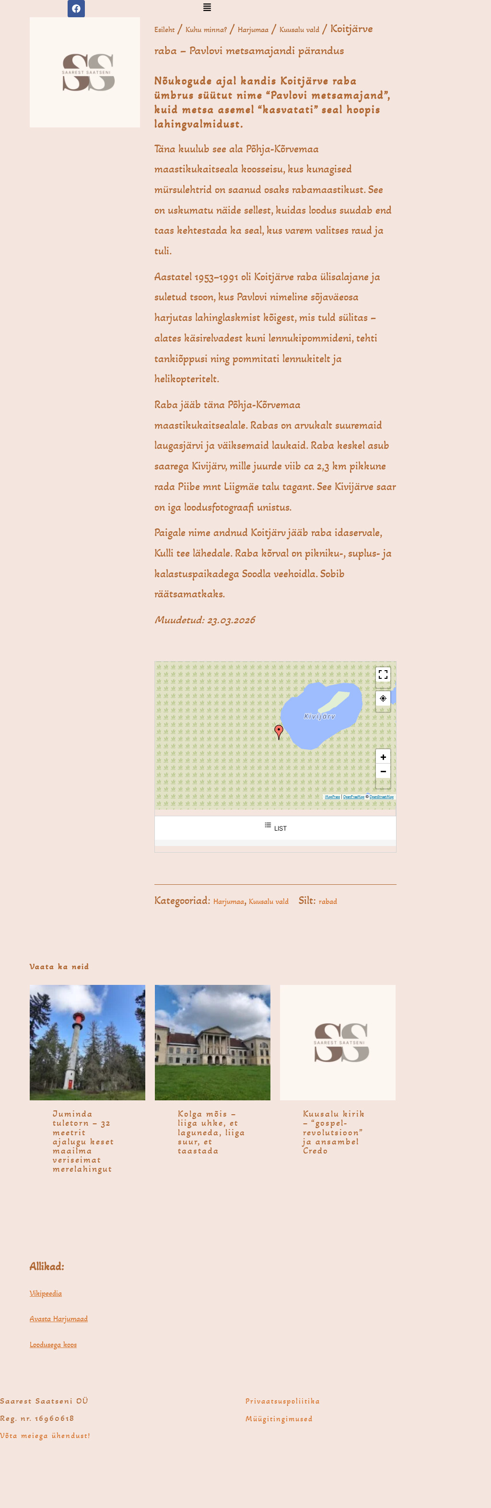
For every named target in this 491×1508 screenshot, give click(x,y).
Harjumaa (253, 29)
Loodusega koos (53, 1344)
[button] (206, 8)
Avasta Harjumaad (59, 1318)
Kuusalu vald (299, 29)
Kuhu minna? (206, 29)
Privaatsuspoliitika (283, 1400)
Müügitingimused (279, 1418)
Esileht (164, 29)
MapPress (332, 797)
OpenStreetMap (382, 797)
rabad (328, 901)
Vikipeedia (46, 1293)
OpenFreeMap (353, 797)
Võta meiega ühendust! (45, 1435)
